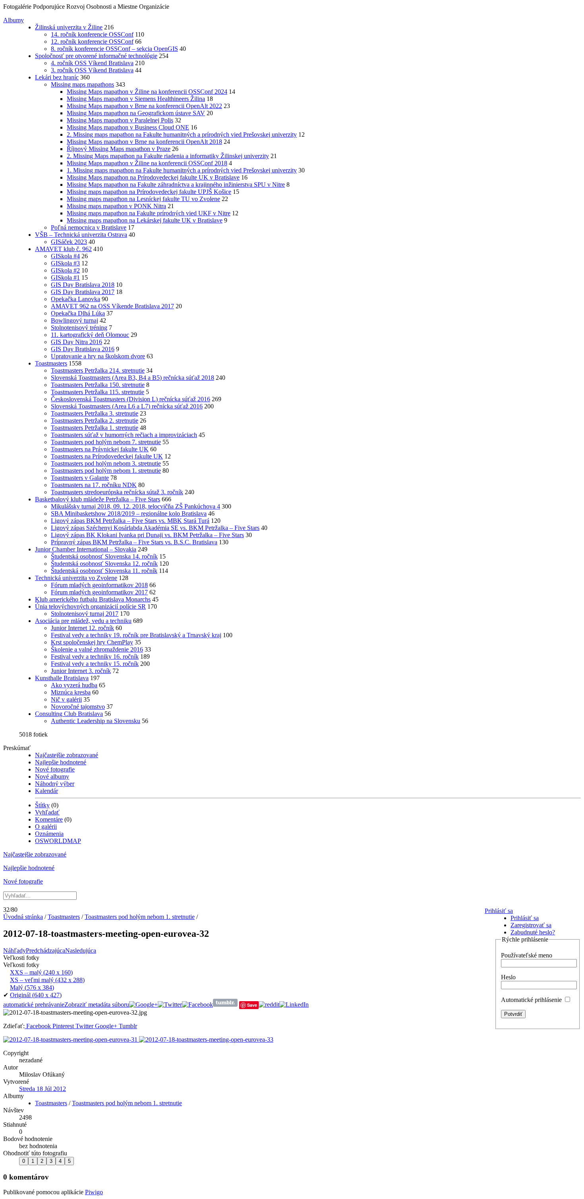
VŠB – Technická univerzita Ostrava (81, 234)
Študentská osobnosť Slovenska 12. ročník (104, 563)
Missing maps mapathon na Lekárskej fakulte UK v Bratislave (144, 220)
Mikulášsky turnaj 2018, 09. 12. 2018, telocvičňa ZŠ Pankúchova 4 (135, 506)
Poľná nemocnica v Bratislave (88, 227)
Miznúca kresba (71, 692)
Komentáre (49, 819)
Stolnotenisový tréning (79, 327)
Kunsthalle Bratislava (62, 678)
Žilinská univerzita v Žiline (68, 27)
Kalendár (46, 790)
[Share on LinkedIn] (294, 1004)
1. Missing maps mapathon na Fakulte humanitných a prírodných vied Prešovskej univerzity (182, 170)
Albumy (13, 20)
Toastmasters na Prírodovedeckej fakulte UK (107, 456)
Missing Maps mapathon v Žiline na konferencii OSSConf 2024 (147, 91)
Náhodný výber (54, 783)
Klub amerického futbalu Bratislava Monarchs (93, 599)
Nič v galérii (66, 699)
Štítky (42, 805)
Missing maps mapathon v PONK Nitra (116, 206)
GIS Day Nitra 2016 (76, 341)
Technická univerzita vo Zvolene (76, 577)
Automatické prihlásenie (532, 999)
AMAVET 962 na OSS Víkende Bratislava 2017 (112, 306)
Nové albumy (52, 776)
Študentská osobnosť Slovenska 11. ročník (104, 570)
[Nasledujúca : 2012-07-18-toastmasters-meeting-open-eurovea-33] (206, 1039)
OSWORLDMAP (58, 840)
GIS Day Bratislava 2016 (82, 349)
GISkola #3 (65, 263)
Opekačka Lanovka (75, 299)
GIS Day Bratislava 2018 (82, 284)
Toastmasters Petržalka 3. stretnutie (94, 413)
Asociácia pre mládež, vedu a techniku (83, 620)
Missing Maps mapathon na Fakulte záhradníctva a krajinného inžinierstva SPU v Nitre (176, 184)
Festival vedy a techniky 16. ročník (95, 656)
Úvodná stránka (23, 916)
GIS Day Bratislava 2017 (82, 291)
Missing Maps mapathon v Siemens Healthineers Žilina (136, 98)
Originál (36, 995)
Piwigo (94, 1192)
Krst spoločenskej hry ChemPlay (92, 642)
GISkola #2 (65, 270)
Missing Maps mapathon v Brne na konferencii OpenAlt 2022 (144, 105)
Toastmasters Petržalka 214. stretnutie (98, 370)
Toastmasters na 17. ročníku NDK (94, 485)
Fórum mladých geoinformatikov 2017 (99, 592)
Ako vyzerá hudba (74, 685)
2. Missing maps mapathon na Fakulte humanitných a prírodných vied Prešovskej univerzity (182, 134)
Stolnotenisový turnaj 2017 (84, 613)
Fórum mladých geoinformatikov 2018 (99, 585)
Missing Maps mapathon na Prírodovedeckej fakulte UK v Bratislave (153, 177)
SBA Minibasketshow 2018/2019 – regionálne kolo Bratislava (129, 513)
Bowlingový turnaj (74, 320)
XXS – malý (41, 972)
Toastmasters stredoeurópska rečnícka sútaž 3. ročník (117, 492)
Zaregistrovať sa (531, 925)
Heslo (508, 977)
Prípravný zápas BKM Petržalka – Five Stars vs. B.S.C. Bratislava (134, 542)
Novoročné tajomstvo (78, 706)
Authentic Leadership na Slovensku (95, 720)
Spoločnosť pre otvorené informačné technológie (96, 55)
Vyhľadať (47, 812)
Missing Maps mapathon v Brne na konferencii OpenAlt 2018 (144, 141)
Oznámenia (49, 833)
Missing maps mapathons (82, 84)
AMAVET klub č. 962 (63, 249)
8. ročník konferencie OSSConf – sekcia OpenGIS (114, 48)
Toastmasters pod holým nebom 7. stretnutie (106, 442)
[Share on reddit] (269, 1004)
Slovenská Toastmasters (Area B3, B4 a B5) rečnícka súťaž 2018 (132, 377)
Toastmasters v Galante (80, 477)
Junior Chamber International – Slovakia (85, 549)
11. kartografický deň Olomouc (90, 334)
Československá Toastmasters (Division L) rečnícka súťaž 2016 (130, 399)
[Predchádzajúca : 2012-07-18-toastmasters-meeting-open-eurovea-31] (71, 1039)
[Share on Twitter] (170, 1004)
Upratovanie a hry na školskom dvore (98, 356)
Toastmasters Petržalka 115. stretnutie (97, 392)
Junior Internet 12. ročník (82, 628)
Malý (32, 987)
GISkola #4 (65, 256)
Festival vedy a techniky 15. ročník (95, 663)
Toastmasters (51, 363)
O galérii (46, 826)
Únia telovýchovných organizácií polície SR (90, 606)
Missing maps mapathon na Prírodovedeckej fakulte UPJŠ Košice (149, 191)
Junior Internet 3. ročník (81, 670)
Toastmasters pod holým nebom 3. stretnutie (106, 463)
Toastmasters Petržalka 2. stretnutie (94, 420)
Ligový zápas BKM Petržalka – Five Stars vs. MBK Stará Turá (130, 520)
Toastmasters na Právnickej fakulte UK (100, 449)
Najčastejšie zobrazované (66, 755)
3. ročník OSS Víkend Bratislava (92, 70)
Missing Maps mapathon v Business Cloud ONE (128, 127)
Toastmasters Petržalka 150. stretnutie (98, 384)
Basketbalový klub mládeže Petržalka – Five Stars (97, 499)
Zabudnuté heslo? (533, 932)
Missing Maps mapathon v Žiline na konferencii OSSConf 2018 (147, 163)
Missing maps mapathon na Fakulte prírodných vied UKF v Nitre (148, 213)
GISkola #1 (65, 277)
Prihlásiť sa (499, 910)
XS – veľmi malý (47, 980)
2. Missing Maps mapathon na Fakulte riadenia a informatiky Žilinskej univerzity (168, 156)
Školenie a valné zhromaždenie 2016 (97, 649)
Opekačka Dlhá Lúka (78, 313)
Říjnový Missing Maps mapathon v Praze (118, 148)
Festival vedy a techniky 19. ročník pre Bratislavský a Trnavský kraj (136, 635)
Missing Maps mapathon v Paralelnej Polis (120, 120)
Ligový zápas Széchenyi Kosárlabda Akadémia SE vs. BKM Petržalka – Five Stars (155, 527)
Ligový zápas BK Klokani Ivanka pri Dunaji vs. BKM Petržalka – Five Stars (147, 535)
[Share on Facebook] (197, 1004)
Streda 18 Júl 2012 (42, 1088)
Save (252, 1005)
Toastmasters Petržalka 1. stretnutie (94, 427)
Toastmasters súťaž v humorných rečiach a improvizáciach (124, 434)
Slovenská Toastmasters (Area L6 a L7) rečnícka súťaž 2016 (127, 406)
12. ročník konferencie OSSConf (92, 41)
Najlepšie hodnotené (60, 762)
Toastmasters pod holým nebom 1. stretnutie (106, 470)
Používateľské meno (526, 955)
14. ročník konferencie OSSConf (92, 34)
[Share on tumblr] (225, 1004)
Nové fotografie (55, 769)
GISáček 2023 (69, 241)
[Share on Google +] (143, 1004)
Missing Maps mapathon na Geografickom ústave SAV (136, 113)
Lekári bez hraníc (57, 77)
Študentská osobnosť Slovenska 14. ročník (104, 556)
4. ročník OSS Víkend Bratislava (92, 63)
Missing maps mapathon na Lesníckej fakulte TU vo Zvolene (143, 198)
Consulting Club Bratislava (69, 713)
